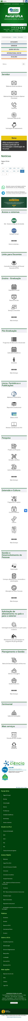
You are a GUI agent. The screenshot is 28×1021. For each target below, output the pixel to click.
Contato (11, 31)
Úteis (4, 977)
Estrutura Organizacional (9, 949)
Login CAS (5, 985)
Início (14, 37)
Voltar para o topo (22, 787)
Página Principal (6, 795)
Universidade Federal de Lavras (14, 1017)
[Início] (3, 168)
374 (7, 171)
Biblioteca (5, 859)
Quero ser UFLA (14, 49)
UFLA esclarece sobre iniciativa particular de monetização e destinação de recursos (13, 145)
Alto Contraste (15, 4)
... (10, 171)
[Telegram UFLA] (14, 193)
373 (3, 171)
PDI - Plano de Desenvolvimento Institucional (13, 892)
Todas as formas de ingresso (9, 850)
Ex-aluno (5, 933)
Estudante (14, 42)
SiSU (4, 835)
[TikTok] (21, 27)
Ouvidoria (5, 888)
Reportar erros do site (8, 973)
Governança (6, 818)
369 (10, 168)
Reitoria (5, 807)
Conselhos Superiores (8, 941)
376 (14, 171)
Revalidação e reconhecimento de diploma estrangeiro (12, 908)
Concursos (5, 871)
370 (14, 168)
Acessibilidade (7, 4)
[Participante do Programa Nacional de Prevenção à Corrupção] (5, 777)
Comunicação (6, 803)
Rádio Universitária (7, 899)
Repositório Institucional (9, 903)
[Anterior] (6, 168)
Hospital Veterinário (7, 878)
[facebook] (12, 27)
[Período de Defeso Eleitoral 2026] (14, 202)
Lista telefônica (14, 1002)
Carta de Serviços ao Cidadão (10, 867)
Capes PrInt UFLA (7, 863)
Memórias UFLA (6, 965)
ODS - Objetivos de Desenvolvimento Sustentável (11, 883)
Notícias (5, 799)
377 (18, 171)
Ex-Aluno (14, 57)
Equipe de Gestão (15, 29)
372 (22, 168)
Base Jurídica (6, 953)
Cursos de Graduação (8, 831)
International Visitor (14, 53)
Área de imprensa (18, 31)
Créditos (5, 981)
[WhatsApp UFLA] (14, 187)
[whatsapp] (16, 27)
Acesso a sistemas (7, 822)
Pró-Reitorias (6, 810)
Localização (5, 957)
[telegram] (23, 27)
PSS (4, 846)
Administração (6, 945)
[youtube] (25, 27)
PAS (4, 842)
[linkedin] (19, 27)
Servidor (14, 46)
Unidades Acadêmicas (8, 814)
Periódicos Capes (7, 895)
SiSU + (4, 839)
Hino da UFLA (6, 961)
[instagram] (14, 27)
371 (18, 168)
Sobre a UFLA (6, 29)
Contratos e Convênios (8, 874)
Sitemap (22, 4)
